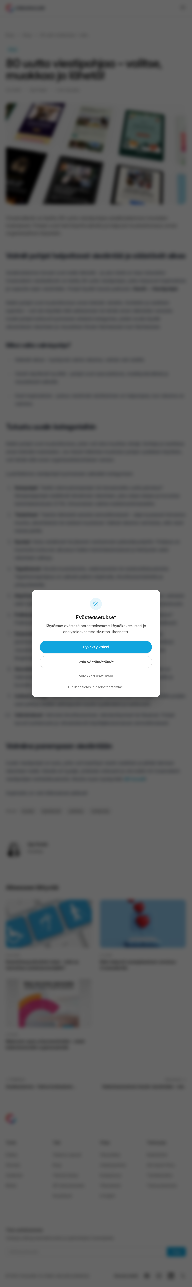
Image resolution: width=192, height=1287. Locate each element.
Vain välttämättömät (96, 662)
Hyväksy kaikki (96, 647)
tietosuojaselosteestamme (102, 687)
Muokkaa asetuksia (96, 676)
